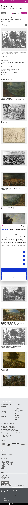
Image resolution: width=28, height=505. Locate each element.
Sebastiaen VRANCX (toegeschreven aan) (10, 70)
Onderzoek (17, 404)
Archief (15, 409)
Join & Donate (16, 13)
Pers (15, 419)
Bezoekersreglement (5, 414)
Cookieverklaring (6, 500)
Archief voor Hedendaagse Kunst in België (19, 411)
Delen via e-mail (6, 25)
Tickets (24, 13)
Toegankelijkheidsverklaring (8, 496)
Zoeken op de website (2, 454)
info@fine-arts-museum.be (17, 487)
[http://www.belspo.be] (3, 445)
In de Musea (4, 410)
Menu (3, 13)
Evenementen (4, 411)
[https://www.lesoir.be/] (15, 443)
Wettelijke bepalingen (7, 498)
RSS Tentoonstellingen (5, 477)
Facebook (3, 464)
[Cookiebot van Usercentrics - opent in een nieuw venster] (21, 226)
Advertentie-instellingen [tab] (20, 229)
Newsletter (6, 482)
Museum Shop (4, 412)
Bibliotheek (16, 406)
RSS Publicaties (4, 479)
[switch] (25, 256)
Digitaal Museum (17, 413)
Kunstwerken (26, 25)
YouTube (7, 464)
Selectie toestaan (14, 273)
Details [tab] (11, 229)
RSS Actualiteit (4, 478)
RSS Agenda (4, 475)
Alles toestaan (14, 269)
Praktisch (3, 406)
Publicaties (16, 407)
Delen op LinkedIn (4, 25)
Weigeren (14, 277)
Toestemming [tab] (4, 229)
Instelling (3, 416)
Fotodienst (16, 408)
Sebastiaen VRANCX (6, 80)
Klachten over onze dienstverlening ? (9, 495)
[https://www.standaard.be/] (23, 444)
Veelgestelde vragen (6, 404)
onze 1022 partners (9, 236)
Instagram (12, 464)
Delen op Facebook (2, 25)
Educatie (16, 415)
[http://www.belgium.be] (9, 445)
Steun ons (17, 417)
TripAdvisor (3, 468)
